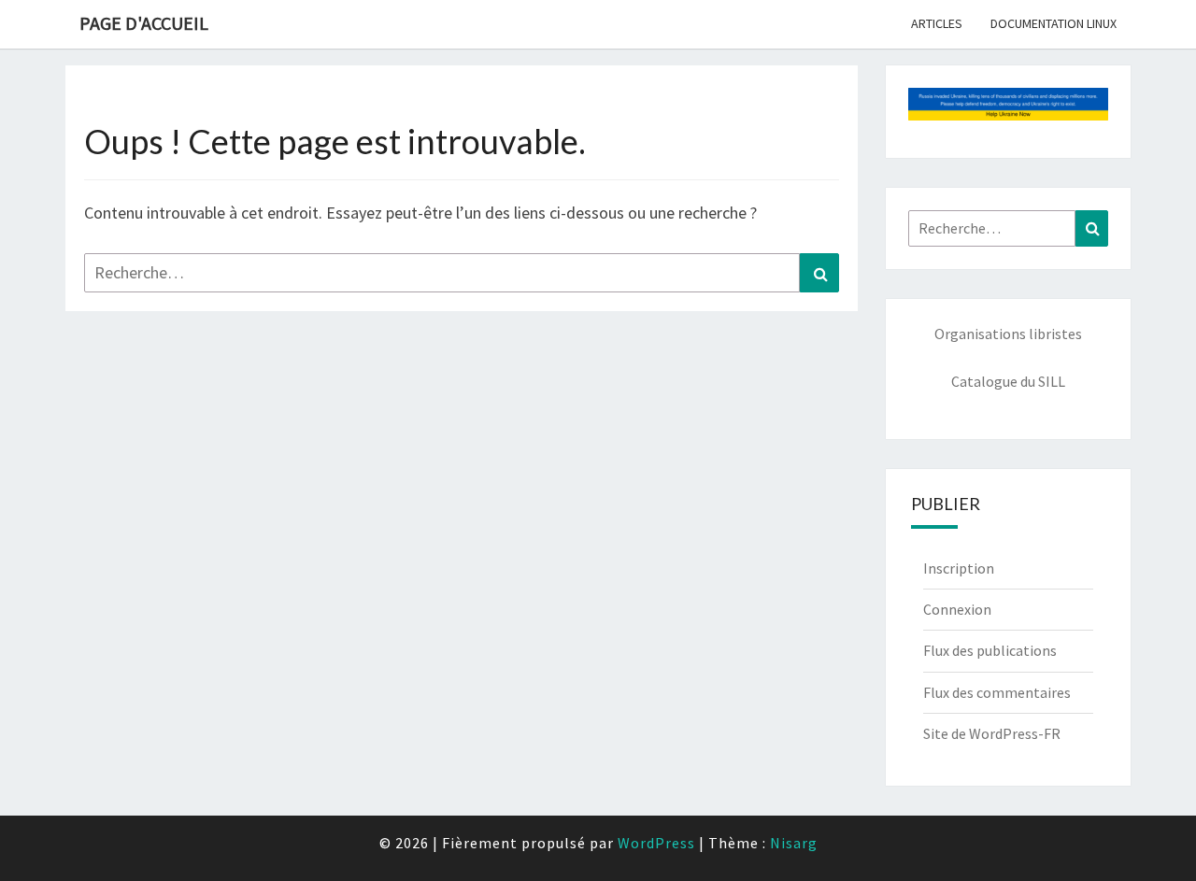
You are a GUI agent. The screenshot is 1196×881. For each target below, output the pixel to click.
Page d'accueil (143, 23)
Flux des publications (990, 650)
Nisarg (794, 842)
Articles (936, 23)
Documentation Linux (1053, 23)
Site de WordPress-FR (992, 733)
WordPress (656, 842)
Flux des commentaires (997, 692)
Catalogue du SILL (1008, 381)
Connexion (957, 609)
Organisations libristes (1008, 333)
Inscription (958, 568)
